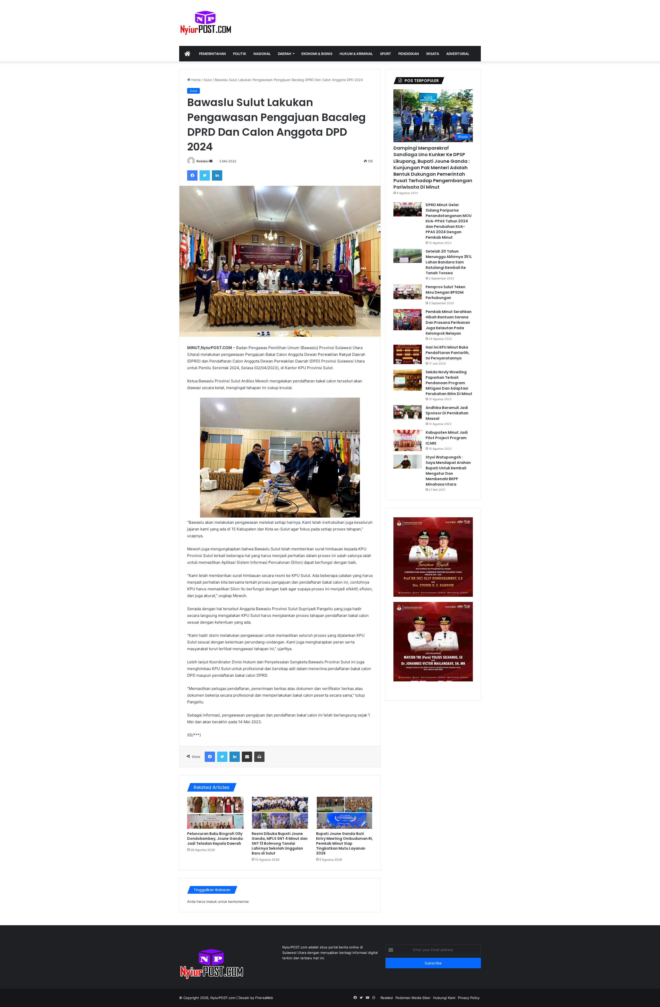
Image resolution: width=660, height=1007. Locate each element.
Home (195, 80)
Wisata (432, 54)
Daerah (284, 54)
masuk (212, 901)
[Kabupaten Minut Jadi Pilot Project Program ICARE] (407, 440)
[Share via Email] (247, 757)
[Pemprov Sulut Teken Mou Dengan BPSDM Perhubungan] (407, 292)
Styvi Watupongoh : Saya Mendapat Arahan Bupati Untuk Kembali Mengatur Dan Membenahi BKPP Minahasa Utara (448, 471)
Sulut (208, 80)
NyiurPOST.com (222, 998)
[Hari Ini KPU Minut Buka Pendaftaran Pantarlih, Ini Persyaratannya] (407, 354)
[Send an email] (210, 161)
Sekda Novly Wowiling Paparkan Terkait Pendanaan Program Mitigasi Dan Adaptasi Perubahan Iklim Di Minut (449, 382)
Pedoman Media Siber (413, 998)
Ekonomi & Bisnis (316, 54)
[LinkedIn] (217, 175)
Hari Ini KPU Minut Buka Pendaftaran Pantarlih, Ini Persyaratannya (447, 353)
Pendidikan (408, 54)
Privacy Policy (469, 998)
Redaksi (202, 161)
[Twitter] (205, 175)
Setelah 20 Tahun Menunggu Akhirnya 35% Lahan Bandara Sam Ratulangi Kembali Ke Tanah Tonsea (449, 262)
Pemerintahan (212, 54)
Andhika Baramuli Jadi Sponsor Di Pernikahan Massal (447, 413)
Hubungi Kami (444, 998)
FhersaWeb (264, 998)
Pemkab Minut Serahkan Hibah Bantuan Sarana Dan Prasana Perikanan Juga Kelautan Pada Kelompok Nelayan (449, 322)
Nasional (262, 54)
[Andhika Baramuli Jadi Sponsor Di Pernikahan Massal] (407, 412)
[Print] (259, 757)
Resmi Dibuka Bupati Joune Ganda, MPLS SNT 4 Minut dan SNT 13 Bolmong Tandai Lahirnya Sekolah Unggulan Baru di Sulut (280, 843)
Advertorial (457, 54)
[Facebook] (192, 175)
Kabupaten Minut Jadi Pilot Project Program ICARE (447, 438)
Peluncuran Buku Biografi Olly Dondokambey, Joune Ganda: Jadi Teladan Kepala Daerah (215, 838)
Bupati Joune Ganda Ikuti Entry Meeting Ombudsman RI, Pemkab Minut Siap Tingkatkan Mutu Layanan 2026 (344, 843)
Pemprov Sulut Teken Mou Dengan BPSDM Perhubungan (445, 292)
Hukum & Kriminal (356, 54)
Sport (385, 54)
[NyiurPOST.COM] (205, 23)
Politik (239, 54)
